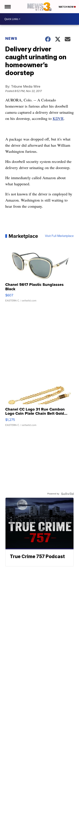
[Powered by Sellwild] (67, 493)
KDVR (58, 118)
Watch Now (66, 6)
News (11, 38)
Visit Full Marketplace (59, 236)
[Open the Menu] (7, 6)
